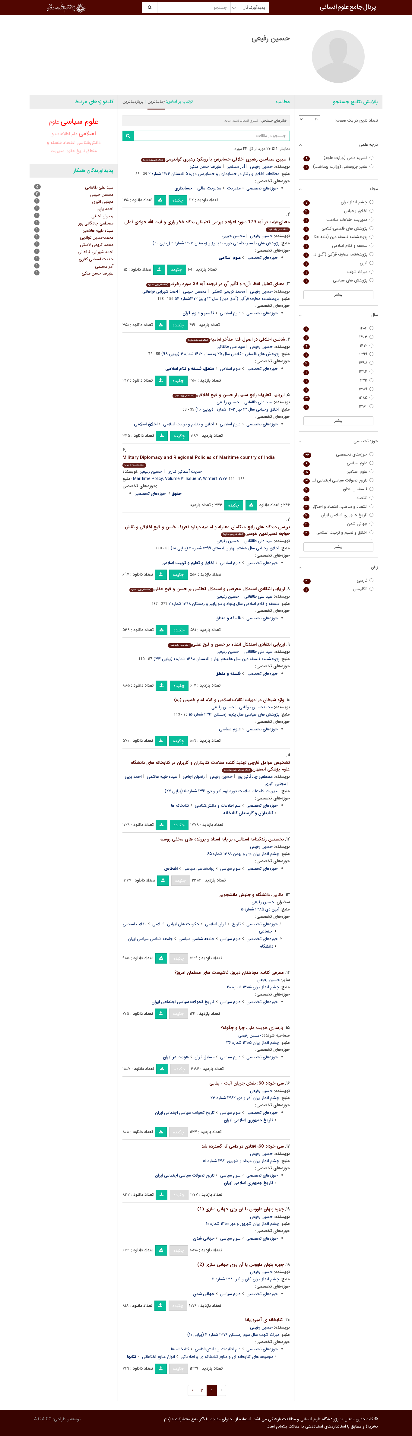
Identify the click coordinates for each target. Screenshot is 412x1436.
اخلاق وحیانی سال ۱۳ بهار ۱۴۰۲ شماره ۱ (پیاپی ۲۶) (237, 409)
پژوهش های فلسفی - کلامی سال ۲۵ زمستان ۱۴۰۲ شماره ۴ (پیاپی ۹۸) (220, 354)
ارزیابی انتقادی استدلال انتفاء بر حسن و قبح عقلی (227, 644)
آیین (337, 263)
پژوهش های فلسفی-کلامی (337, 228)
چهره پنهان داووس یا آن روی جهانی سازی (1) (240, 1209)
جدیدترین (156, 101)
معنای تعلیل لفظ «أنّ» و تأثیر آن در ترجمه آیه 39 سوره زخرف (216, 284)
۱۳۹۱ (337, 380)
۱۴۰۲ (337, 345)
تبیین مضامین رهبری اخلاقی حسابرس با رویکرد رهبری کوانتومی (214, 159)
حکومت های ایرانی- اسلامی (175, 924)
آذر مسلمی (236, 166)
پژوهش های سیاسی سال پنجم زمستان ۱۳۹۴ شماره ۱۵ (234, 714)
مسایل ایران (204, 1057)
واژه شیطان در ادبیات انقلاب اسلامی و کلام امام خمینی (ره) (229, 700)
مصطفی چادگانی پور (255, 776)
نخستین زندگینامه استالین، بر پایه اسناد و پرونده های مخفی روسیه (222, 839)
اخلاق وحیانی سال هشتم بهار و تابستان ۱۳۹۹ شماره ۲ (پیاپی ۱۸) (225, 548)
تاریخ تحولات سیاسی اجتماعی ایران (184, 1112)
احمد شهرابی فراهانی (160, 291)
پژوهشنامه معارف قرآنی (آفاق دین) (337, 254)
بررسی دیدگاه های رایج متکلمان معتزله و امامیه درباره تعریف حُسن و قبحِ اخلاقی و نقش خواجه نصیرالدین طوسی (207, 530)
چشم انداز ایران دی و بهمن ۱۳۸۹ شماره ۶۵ (243, 853)
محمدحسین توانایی (256, 707)
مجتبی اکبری (275, 783)
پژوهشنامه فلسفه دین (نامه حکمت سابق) (335, 237)
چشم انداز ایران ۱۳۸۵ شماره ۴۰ (253, 987)
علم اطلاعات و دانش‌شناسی (218, 805)
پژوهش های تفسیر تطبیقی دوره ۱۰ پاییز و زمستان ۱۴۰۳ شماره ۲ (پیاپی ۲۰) (216, 243)
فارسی (337, 580)
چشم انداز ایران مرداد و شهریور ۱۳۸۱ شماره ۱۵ (241, 1161)
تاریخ (236, 924)
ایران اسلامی (215, 924)
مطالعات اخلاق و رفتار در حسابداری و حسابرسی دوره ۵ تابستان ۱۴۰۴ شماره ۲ (213, 173)
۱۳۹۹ (337, 354)
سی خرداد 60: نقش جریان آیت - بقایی (246, 1083)
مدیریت (234, 188)
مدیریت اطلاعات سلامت (337, 219)
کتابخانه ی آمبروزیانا (264, 1319)
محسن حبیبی (233, 236)
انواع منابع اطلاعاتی (158, 1356)
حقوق (70, 151)
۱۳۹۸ (337, 363)
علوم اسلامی (230, 313)
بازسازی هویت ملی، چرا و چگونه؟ (251, 1027)
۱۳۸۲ (337, 406)
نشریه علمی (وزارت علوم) (337, 157)
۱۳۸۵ (337, 397)
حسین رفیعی (261, 166)
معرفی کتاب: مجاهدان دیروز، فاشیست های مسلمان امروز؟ (229, 972)
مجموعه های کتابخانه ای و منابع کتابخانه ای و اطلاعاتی (227, 1356)
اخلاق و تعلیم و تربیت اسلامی (188, 424)
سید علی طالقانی (231, 346)
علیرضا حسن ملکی (205, 166)
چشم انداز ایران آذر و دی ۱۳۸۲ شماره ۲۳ (245, 1097)
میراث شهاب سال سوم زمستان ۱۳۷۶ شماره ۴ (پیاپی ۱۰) (233, 1334)
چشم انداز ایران (337, 202)
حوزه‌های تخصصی (262, 188)
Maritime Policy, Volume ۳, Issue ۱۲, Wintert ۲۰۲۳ (180, 478)
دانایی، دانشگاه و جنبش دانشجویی (250, 894)
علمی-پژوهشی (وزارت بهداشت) (337, 166)
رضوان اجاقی (194, 776)
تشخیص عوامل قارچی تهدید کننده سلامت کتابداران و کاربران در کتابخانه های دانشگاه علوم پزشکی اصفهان (210, 766)
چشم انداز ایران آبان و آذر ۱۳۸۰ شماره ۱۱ (245, 1279)
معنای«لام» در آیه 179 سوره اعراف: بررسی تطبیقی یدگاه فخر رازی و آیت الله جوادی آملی (207, 224)
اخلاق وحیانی (337, 211)
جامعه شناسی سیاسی (196, 939)
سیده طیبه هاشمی (162, 776)
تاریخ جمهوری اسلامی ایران (337, 515)
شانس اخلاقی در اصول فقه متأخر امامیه (236, 339)
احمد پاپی (133, 776)
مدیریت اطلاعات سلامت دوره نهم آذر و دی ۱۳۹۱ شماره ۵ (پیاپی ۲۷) (222, 791)
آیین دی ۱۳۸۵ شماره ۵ (260, 909)
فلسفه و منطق (337, 489)
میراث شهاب (337, 271)
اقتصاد (69, 142)
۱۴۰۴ (337, 328)
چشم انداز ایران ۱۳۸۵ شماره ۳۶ (252, 1042)
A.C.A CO (43, 1419)
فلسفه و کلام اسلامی (337, 245)
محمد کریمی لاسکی (228, 291)
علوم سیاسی (230, 868)
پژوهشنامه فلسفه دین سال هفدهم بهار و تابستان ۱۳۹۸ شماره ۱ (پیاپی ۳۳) (216, 659)
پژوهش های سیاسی (337, 280)
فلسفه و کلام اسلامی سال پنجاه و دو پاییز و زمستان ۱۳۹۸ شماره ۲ (224, 603)
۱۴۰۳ (337, 337)
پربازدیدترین (132, 101)
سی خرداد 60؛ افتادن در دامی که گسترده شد (242, 1146)
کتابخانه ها (180, 805)
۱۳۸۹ (337, 389)
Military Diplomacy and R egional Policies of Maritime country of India (198, 460)
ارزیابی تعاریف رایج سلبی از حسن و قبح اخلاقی (229, 395)
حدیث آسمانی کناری (184, 471)
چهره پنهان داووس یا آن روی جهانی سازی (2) (240, 1264)
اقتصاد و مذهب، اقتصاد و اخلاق (337, 506)
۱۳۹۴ (337, 371)
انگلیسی (337, 589)
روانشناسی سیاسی (198, 868)
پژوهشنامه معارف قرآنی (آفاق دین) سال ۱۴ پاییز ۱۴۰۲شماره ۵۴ (227, 298)
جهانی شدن (337, 523)
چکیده (178, 200)
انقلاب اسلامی (135, 924)
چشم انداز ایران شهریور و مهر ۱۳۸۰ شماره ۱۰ (242, 1223)
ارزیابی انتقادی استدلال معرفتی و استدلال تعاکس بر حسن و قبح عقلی (208, 589)
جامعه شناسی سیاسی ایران (150, 939)
